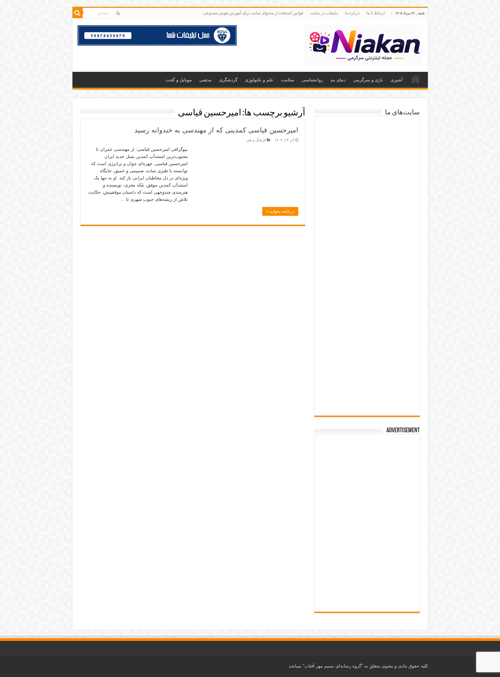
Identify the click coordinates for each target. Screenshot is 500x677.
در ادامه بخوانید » (280, 211)
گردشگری (228, 79)
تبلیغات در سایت (324, 13)
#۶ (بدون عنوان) (415, 79)
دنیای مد (338, 79)
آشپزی (396, 79)
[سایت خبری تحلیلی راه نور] (367, 207)
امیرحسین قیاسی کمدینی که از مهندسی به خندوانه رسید (216, 130)
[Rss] (118, 13)
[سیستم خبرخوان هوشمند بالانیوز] (367, 324)
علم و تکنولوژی (259, 79)
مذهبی (205, 79)
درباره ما (352, 13)
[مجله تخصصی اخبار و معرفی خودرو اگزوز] (367, 283)
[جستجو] (77, 13)
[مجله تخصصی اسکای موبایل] (367, 362)
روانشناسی (312, 79)
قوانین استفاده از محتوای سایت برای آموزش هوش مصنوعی (253, 13)
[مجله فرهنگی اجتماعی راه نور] (367, 173)
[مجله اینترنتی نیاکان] (363, 44)
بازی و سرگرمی (368, 79)
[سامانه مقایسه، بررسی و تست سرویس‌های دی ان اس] (367, 397)
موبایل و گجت (179, 79)
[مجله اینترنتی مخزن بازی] (367, 136)
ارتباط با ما (375, 13)
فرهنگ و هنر (256, 140)
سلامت (287, 79)
